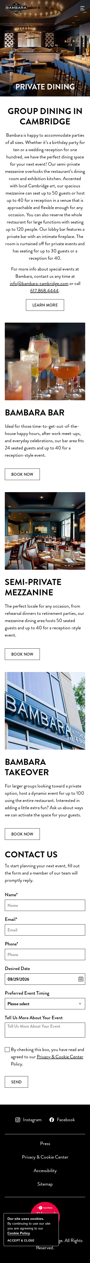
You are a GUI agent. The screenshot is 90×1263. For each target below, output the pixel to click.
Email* (11, 919)
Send (19, 1083)
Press (45, 1143)
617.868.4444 (44, 290)
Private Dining (45, 87)
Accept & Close (20, 1240)
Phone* (11, 943)
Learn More (48, 306)
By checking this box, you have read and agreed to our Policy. (47, 1056)
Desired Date (17, 968)
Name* (11, 894)
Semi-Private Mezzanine (33, 587)
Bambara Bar (35, 412)
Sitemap (45, 1184)
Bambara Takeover (27, 767)
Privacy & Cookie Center (60, 1056)
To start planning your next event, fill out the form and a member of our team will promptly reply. (42, 873)
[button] (82, 8)
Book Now (25, 475)
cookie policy (18, 1233)
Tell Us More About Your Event (34, 1017)
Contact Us (31, 854)
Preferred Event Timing (27, 993)
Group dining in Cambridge (45, 116)
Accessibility (45, 1170)
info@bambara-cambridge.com (39, 283)
